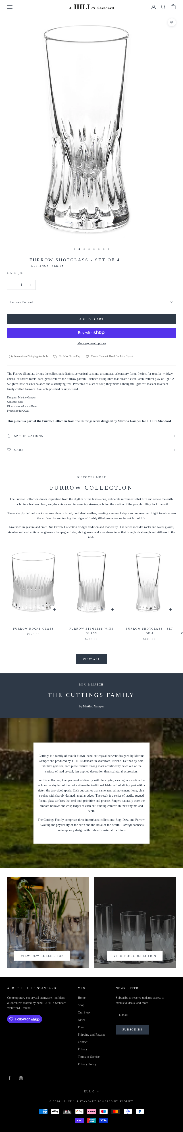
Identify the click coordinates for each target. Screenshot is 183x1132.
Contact (82, 1042)
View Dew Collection (42, 956)
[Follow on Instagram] (21, 1078)
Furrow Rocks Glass (33, 628)
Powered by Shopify (115, 1101)
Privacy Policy (87, 1064)
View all (91, 659)
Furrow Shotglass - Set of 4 (149, 631)
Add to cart (91, 319)
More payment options (91, 343)
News (81, 1020)
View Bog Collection (135, 956)
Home (81, 997)
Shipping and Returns (91, 1034)
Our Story (84, 1012)
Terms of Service (89, 1056)
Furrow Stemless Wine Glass (91, 631)
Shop (81, 1005)
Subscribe (132, 1029)
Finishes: (21, 302)
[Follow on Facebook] (9, 1078)
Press (81, 1027)
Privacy (82, 1049)
